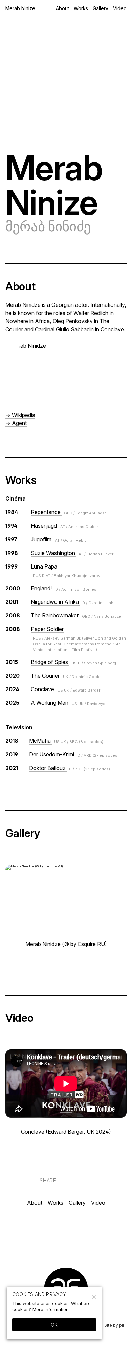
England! (63, 588)
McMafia (66, 740)
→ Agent (16, 423)
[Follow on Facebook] (75, 1232)
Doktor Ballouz (69, 768)
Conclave (65, 689)
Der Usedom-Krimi (74, 754)
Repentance (69, 512)
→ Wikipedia (20, 415)
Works (81, 8)
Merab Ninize (20, 8)
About (62, 8)
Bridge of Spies (73, 662)
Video (120, 8)
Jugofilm (59, 539)
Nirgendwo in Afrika (72, 601)
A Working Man (69, 702)
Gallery (100, 8)
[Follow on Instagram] (57, 1232)
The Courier (66, 675)
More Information (50, 1309)
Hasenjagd (64, 525)
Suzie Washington (72, 552)
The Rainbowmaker (76, 615)
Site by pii (114, 1325)
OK (54, 1325)
